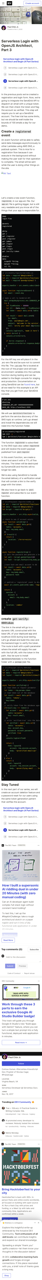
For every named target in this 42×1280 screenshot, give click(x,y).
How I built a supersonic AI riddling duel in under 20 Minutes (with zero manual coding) (20, 891)
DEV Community (22, 1102)
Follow (21, 1063)
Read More (8, 940)
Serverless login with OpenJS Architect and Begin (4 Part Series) (21, 60)
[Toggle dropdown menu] (38, 845)
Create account (32, 3)
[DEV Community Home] (9, 3)
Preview (22, 966)
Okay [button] (6, 1275)
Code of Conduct (14, 973)
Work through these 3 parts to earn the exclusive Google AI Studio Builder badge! (18, 1010)
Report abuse (29, 973)
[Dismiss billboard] (38, 1223)
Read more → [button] (21, 1042)
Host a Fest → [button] (10, 1220)
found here (29, 384)
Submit (10, 966)
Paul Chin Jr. (13, 27)
